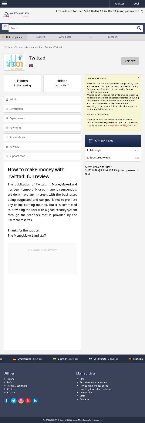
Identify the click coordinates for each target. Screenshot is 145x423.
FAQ (9, 382)
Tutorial (11, 379)
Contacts (84, 399)
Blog (82, 379)
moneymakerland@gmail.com (121, 125)
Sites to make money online (29, 47)
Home (10, 47)
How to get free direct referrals (96, 389)
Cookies (11, 389)
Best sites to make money (93, 382)
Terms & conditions (17, 385)
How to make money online (94, 385)
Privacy (11, 392)
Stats (82, 396)
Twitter (49, 47)
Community (86, 392)
